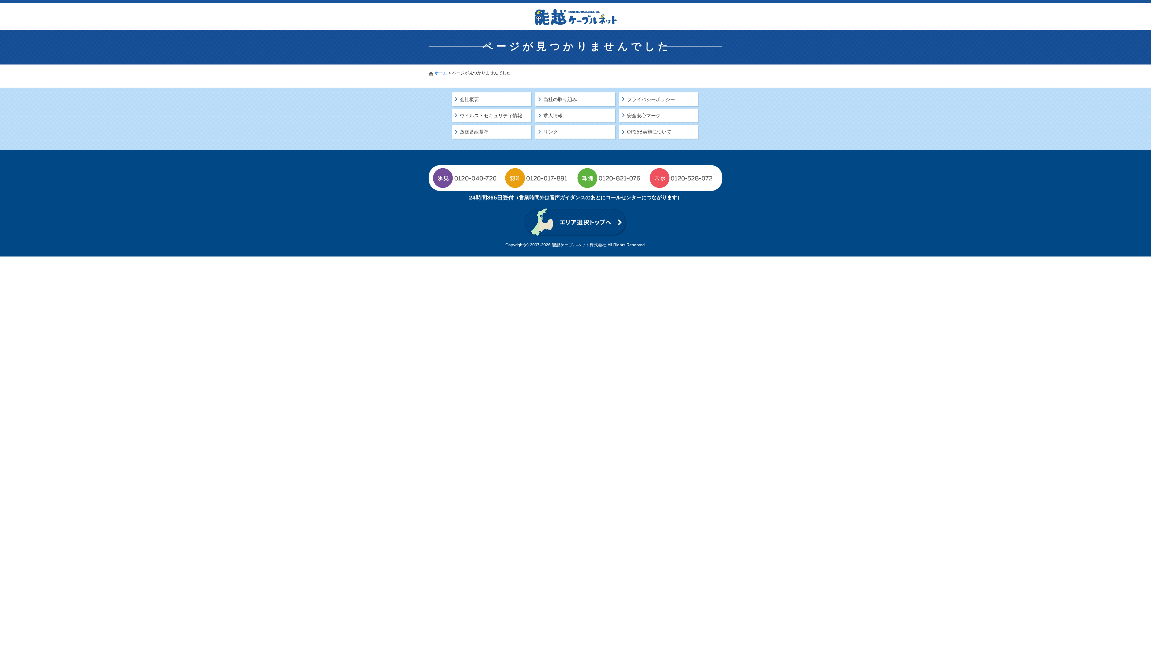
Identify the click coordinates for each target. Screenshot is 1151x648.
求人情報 (553, 115)
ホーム (441, 72)
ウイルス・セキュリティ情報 (491, 115)
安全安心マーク (644, 115)
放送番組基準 (474, 131)
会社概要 (469, 99)
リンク (550, 131)
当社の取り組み (560, 99)
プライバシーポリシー (651, 99)
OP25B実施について (649, 131)
